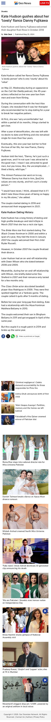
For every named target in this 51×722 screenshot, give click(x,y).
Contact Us (20, 717)
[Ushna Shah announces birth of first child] (7, 397)
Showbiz (4, 11)
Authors (29, 717)
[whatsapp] (13, 336)
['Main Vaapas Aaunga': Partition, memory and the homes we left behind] (7, 409)
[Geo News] (22, 3)
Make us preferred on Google (29, 336)
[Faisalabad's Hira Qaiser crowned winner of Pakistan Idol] (7, 420)
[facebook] (3, 336)
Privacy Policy (39, 717)
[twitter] (8, 336)
